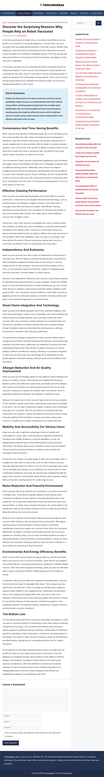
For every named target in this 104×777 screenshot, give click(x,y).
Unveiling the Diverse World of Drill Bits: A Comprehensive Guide (87, 42)
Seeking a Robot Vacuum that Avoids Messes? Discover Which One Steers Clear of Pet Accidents (88, 201)
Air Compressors (8, 13)
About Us (74, 13)
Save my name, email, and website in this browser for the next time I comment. (33, 734)
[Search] (98, 23)
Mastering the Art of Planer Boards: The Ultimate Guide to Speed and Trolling (87, 65)
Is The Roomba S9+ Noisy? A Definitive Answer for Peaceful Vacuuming (86, 189)
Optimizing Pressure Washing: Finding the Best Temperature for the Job (87, 124)
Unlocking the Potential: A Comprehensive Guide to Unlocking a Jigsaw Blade (86, 53)
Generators (64, 13)
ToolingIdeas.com (11, 757)
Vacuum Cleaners (24, 13)
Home (4, 22)
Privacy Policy (97, 13)
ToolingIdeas (49, 773)
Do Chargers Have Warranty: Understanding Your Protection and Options (88, 87)
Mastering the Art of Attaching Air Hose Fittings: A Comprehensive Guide (87, 113)
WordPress (68, 773)
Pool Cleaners (51, 13)
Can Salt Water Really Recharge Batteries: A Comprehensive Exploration (88, 76)
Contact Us (84, 13)
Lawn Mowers (38, 13)
